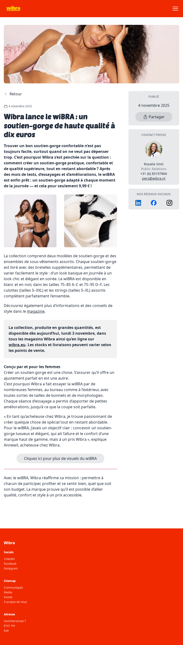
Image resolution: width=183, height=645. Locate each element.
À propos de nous (15, 602)
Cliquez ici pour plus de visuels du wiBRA (60, 458)
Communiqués (13, 588)
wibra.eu (17, 344)
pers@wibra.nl (153, 178)
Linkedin (9, 559)
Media (8, 592)
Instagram (11, 568)
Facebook (10, 564)
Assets (8, 597)
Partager (157, 116)
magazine (36, 311)
